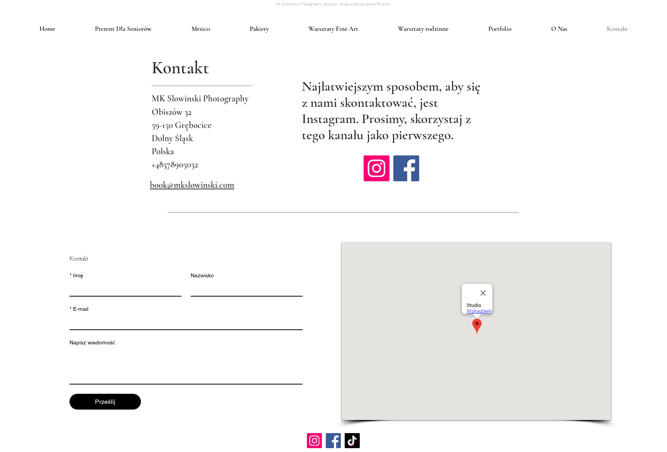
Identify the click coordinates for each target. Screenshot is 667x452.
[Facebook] (406, 168)
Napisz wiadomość (92, 342)
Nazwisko (202, 275)
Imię (76, 275)
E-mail (78, 309)
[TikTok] (352, 440)
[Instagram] (376, 168)
